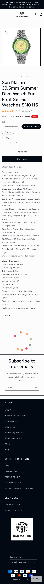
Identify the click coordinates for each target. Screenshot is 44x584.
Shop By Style (11, 427)
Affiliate (8, 444)
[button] (3, 14)
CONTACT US (11, 471)
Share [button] (7, 315)
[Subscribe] (36, 388)
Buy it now (22, 159)
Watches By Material (14, 432)
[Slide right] (27, 77)
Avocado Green (31, 126)
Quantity (5, 138)
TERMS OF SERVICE (14, 510)
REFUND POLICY (12, 477)
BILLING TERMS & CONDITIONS (19, 488)
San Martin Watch (25, 580)
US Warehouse (11, 421)
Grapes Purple (12, 127)
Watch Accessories (13, 438)
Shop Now (9, 410)
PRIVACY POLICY (12, 505)
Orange (8, 132)
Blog (7, 449)
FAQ (7, 466)
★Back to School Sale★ (15, 415)
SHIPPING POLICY (13, 483)
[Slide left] (16, 77)
